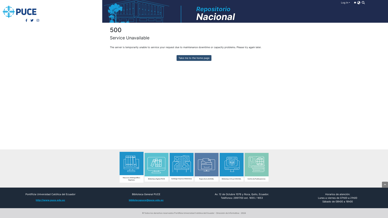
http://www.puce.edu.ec (50, 200)
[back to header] (385, 185)
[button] (358, 2)
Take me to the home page (194, 57)
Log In (344, 2)
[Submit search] (363, 3)
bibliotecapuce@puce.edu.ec (146, 200)
